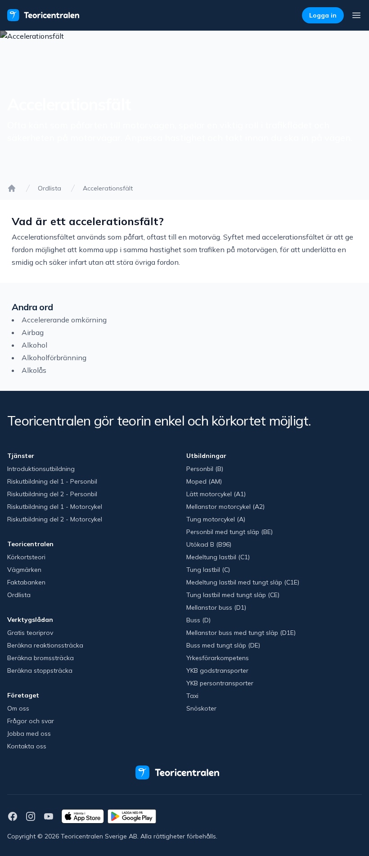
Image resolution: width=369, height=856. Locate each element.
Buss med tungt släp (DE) (223, 645)
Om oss (18, 708)
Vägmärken (24, 570)
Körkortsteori (26, 557)
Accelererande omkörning (64, 319)
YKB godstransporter (217, 670)
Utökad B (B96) (208, 544)
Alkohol (34, 344)
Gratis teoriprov (30, 633)
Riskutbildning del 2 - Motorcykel (54, 519)
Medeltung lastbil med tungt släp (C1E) (242, 582)
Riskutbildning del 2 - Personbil (52, 494)
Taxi (192, 696)
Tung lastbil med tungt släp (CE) (232, 595)
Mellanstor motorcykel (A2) (225, 507)
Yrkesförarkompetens (217, 658)
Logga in (323, 15)
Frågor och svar (30, 721)
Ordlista (49, 188)
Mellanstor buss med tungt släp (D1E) (241, 633)
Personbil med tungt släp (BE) (229, 532)
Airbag (33, 332)
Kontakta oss (26, 746)
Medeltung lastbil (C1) (218, 557)
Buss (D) (198, 620)
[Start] (11, 188)
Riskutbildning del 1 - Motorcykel (54, 507)
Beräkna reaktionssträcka (45, 645)
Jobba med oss (29, 733)
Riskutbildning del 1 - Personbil (52, 481)
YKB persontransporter (219, 683)
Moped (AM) (204, 481)
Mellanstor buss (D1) (216, 607)
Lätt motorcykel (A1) (216, 494)
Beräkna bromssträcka (40, 658)
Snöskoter (201, 708)
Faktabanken (26, 582)
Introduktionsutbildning (41, 469)
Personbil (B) (204, 469)
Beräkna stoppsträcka (39, 670)
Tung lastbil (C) (208, 570)
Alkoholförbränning (54, 357)
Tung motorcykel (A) (215, 519)
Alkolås (34, 370)
